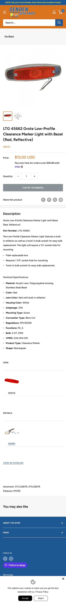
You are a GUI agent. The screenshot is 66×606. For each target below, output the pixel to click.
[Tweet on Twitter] (55, 199)
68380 (11, 443)
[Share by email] (61, 199)
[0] (60, 12)
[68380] (11, 423)
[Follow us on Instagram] (11, 559)
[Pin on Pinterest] (49, 199)
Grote (6, 147)
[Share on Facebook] (43, 199)
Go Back (9, 36)
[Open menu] (4, 12)
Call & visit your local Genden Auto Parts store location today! (33, 2)
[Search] (59, 22)
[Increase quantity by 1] (34, 176)
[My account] (54, 12)
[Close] (63, 578)
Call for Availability (33, 187)
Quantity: (8, 176)
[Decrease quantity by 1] (18, 176)
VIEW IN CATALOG (13, 463)
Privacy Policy (41, 592)
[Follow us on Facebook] (5, 559)
